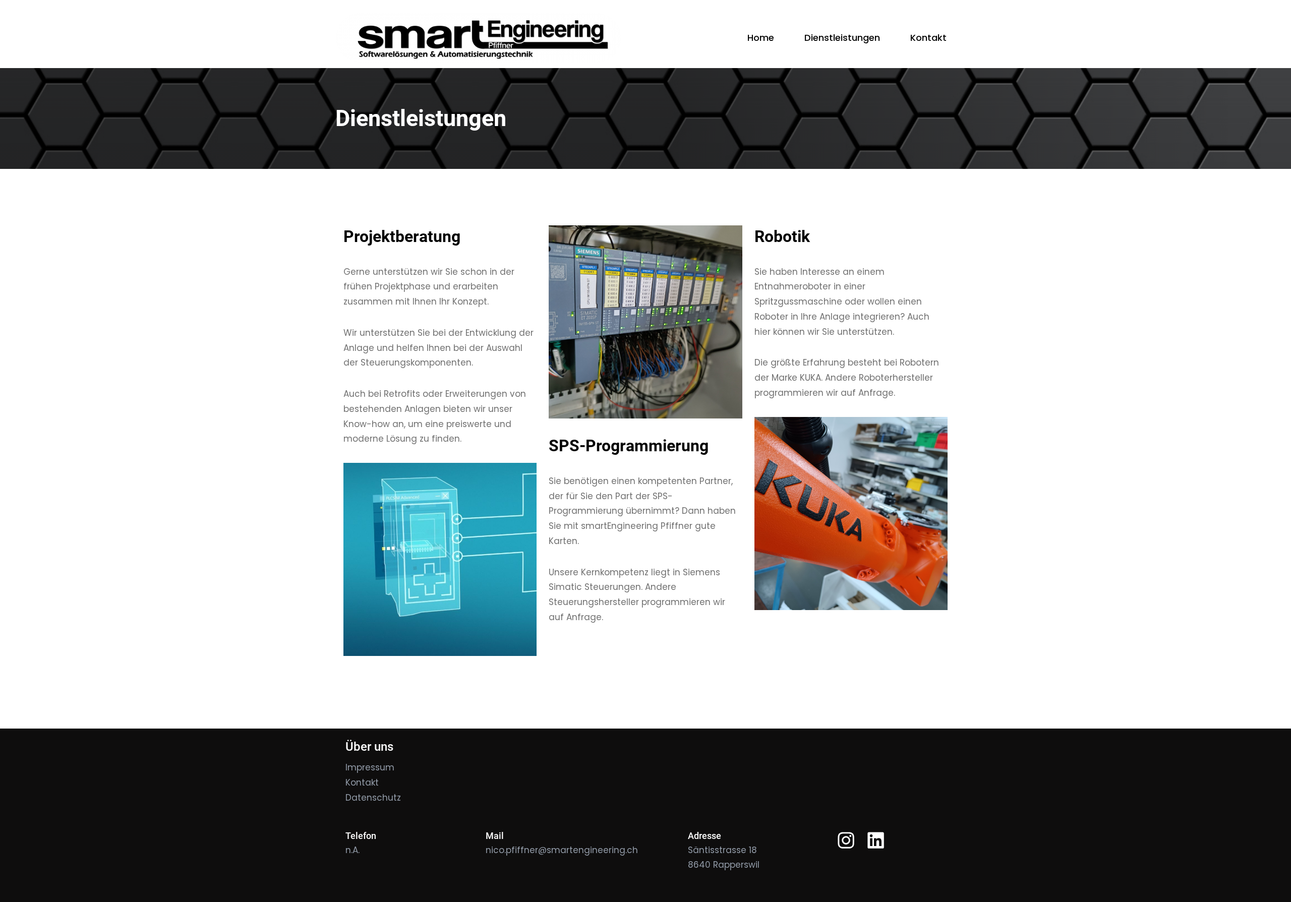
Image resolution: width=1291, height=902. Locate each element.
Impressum (369, 767)
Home (760, 37)
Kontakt (362, 782)
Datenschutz (373, 798)
